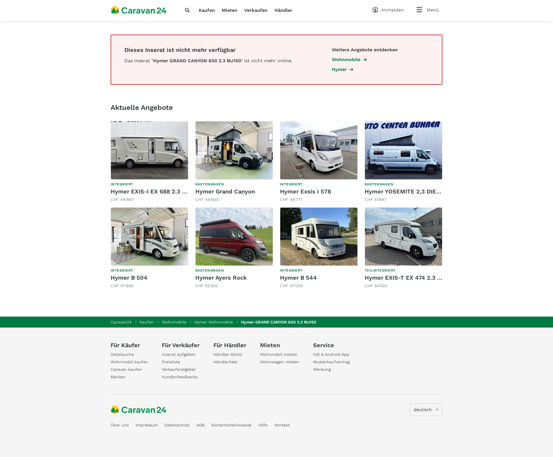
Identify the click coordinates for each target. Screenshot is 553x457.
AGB (200, 425)
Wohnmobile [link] (346, 59)
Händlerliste (225, 362)
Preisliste (171, 362)
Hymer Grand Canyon (225, 191)
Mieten (229, 10)
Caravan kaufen (126, 369)
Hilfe (263, 425)
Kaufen (207, 10)
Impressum (147, 425)
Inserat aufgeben (179, 354)
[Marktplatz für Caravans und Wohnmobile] (138, 10)
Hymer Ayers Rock (221, 277)
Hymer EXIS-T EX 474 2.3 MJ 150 (411, 277)
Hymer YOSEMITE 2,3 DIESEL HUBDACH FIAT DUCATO (440, 191)
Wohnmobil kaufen (129, 362)
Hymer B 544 (298, 277)
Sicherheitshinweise (231, 425)
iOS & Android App (331, 354)
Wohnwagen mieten (279, 362)
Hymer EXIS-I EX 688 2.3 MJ (151, 191)
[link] (149, 162)
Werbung (322, 369)
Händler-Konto (227, 354)
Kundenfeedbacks (180, 377)
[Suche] (188, 10)
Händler (283, 10)
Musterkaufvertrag (331, 362)
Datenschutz (177, 425)
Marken (118, 377)
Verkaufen (256, 10)
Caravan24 (121, 322)
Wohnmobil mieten (279, 354)
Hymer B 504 (129, 277)
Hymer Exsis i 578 (305, 191)
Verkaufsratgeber (179, 369)
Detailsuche (122, 354)
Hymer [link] (339, 69)
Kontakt (282, 425)
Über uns (120, 425)
